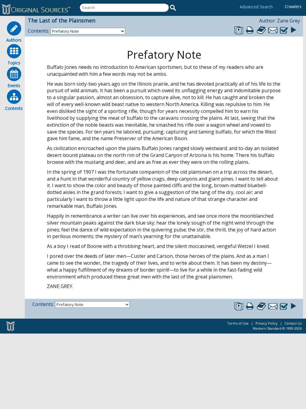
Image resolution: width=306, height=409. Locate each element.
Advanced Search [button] (256, 7)
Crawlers (293, 6)
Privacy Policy (266, 323)
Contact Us (293, 323)
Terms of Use (238, 323)
